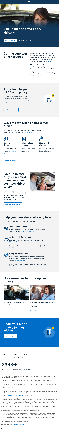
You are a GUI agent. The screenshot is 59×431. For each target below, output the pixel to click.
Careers (24, 354)
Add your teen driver (12, 110)
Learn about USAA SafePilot (12, 204)
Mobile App (29, 357)
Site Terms (15, 369)
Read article (7, 308)
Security (13, 357)
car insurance (28, 132)
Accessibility (5, 357)
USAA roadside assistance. (16, 242)
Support (20, 357)
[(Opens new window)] (3, 364)
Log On (55, 2)
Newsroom (17, 354)
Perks (9, 354)
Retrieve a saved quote (25, 40)
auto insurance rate (20, 260)
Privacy (3, 369)
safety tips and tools (28, 231)
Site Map (9, 369)
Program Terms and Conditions (15, 395)
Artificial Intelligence (19, 424)
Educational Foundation (25, 369)
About (3, 354)
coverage (48, 61)
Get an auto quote (11, 40)
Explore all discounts (9, 160)
